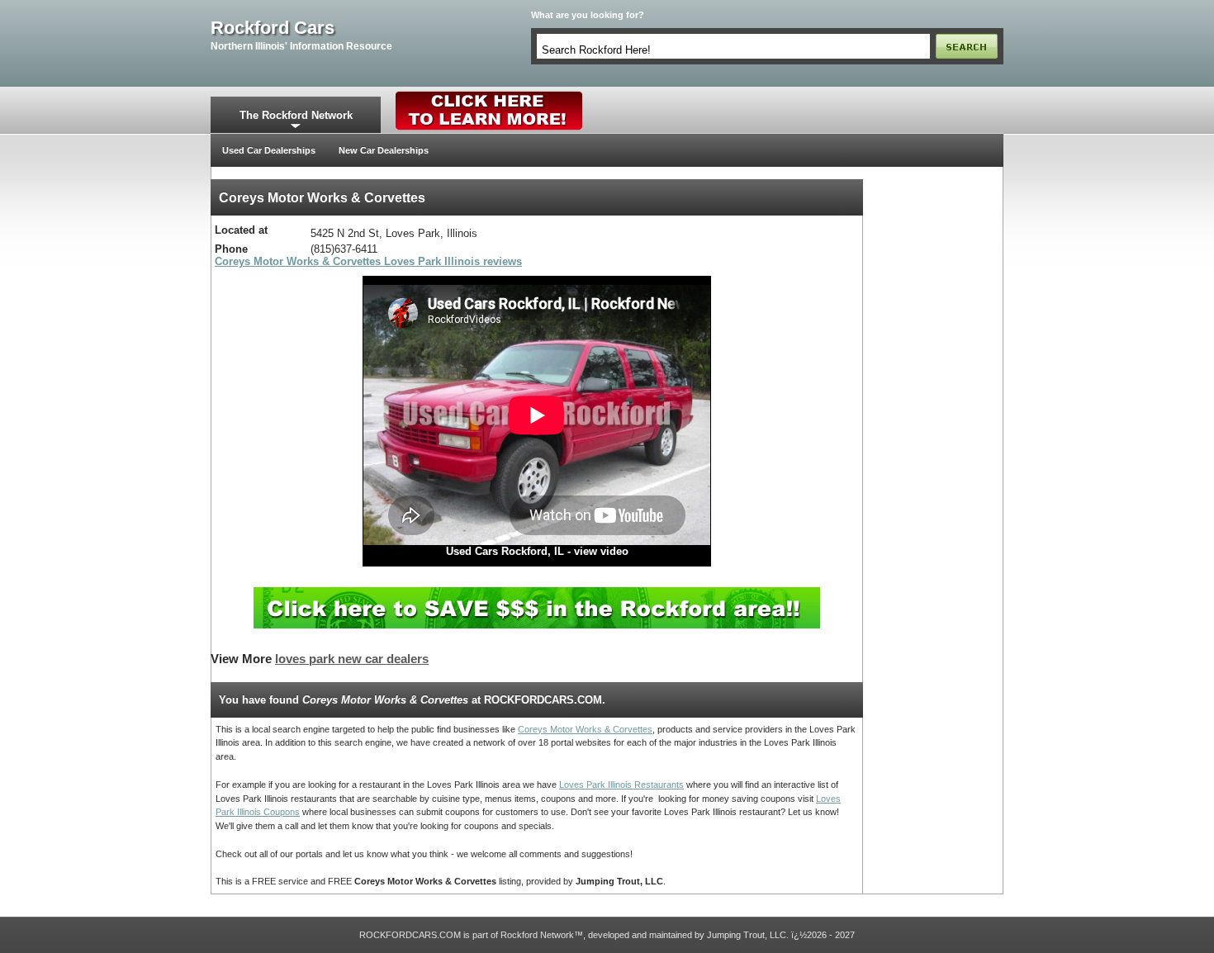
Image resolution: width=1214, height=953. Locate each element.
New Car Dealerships (384, 150)
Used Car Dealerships (268, 150)
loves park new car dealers (352, 659)
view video (601, 551)
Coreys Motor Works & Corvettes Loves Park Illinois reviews (368, 261)
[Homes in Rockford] (489, 95)
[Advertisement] (933, 427)
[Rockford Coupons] (537, 593)
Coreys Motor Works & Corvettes (585, 729)
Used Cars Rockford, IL (505, 551)
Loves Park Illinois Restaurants (621, 784)
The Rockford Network (296, 115)
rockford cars (272, 28)
